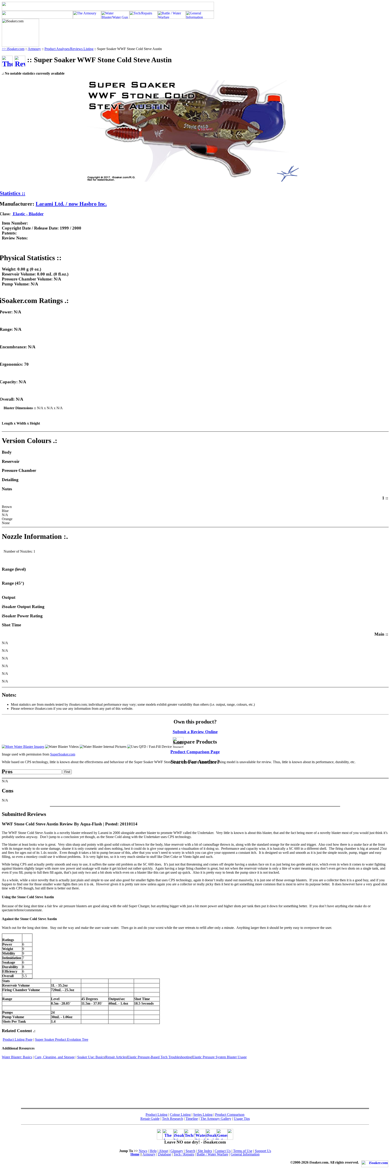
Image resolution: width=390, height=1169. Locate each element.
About (163, 1151)
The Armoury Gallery (215, 1119)
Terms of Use (242, 1151)
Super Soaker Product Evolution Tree (61, 1039)
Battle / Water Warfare (212, 1154)
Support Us (263, 1151)
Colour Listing (180, 1114)
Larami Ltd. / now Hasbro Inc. (71, 204)
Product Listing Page (17, 1039)
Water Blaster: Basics (17, 1057)
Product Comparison (229, 1114)
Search (190, 1151)
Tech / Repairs (184, 1154)
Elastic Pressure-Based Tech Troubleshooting (159, 1057)
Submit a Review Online (195, 731)
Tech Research (172, 1119)
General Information (245, 1154)
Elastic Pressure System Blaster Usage (219, 1057)
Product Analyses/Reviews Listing (68, 49)
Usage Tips (242, 1119)
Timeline (192, 1119)
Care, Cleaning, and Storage (55, 1057)
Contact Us (223, 1151)
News (143, 1151)
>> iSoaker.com (13, 49)
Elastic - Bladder (28, 213)
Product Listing (156, 1114)
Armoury (34, 49)
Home (134, 1154)
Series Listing (203, 1114)
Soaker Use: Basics (91, 1057)
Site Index (205, 1151)
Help (153, 1151)
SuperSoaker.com (62, 754)
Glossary (176, 1151)
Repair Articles (116, 1057)
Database (164, 1154)
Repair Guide (150, 1119)
